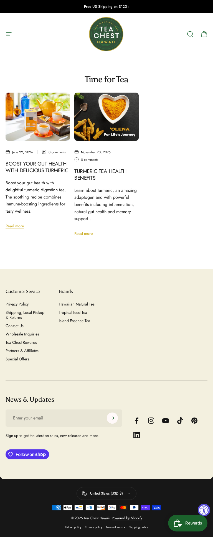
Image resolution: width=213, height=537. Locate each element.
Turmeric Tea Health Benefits (100, 174)
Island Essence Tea (74, 320)
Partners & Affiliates (22, 350)
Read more (15, 226)
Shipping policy (138, 527)
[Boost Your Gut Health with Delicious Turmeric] (38, 117)
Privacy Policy (17, 304)
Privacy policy (93, 527)
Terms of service (115, 527)
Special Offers (17, 359)
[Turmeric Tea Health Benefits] (106, 117)
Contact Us (15, 325)
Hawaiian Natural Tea (77, 304)
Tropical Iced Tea (73, 312)
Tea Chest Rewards (21, 342)
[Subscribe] (112, 418)
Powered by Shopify (127, 518)
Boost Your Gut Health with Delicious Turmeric (37, 167)
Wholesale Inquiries (22, 334)
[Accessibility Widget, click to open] (204, 510)
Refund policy (73, 527)
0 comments (57, 152)
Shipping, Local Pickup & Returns (25, 315)
